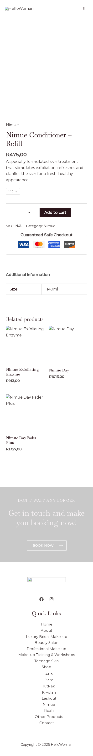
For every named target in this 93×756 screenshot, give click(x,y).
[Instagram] (51, 599)
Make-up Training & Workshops (46, 654)
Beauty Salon (46, 642)
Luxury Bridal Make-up (46, 636)
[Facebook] (41, 599)
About (46, 630)
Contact (46, 723)
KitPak (49, 686)
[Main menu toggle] (84, 8)
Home (46, 624)
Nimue (12, 125)
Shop (46, 667)
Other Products (49, 716)
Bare (49, 680)
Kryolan (49, 692)
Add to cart (55, 212)
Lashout (49, 698)
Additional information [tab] (28, 274)
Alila (49, 674)
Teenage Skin (46, 661)
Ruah (49, 710)
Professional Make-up (46, 648)
